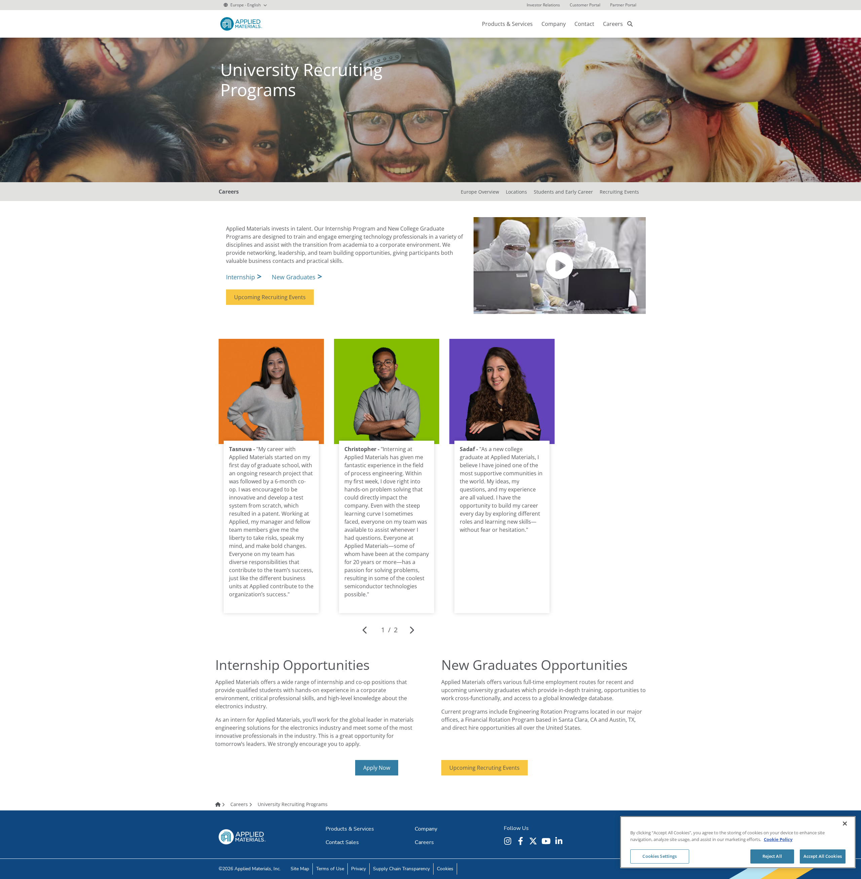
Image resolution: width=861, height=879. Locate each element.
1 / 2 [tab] (389, 629)
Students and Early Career (563, 192)
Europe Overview (480, 192)
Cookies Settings (659, 856)
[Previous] (365, 630)
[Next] (411, 630)
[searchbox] (630, 24)
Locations (516, 192)
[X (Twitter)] (534, 841)
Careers (613, 24)
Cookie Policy (778, 839)
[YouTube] (547, 841)
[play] (559, 265)
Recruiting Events (619, 192)
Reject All (772, 856)
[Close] (844, 823)
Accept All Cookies (822, 856)
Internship (240, 277)
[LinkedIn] (559, 841)
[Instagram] (508, 841)
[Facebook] (521, 841)
